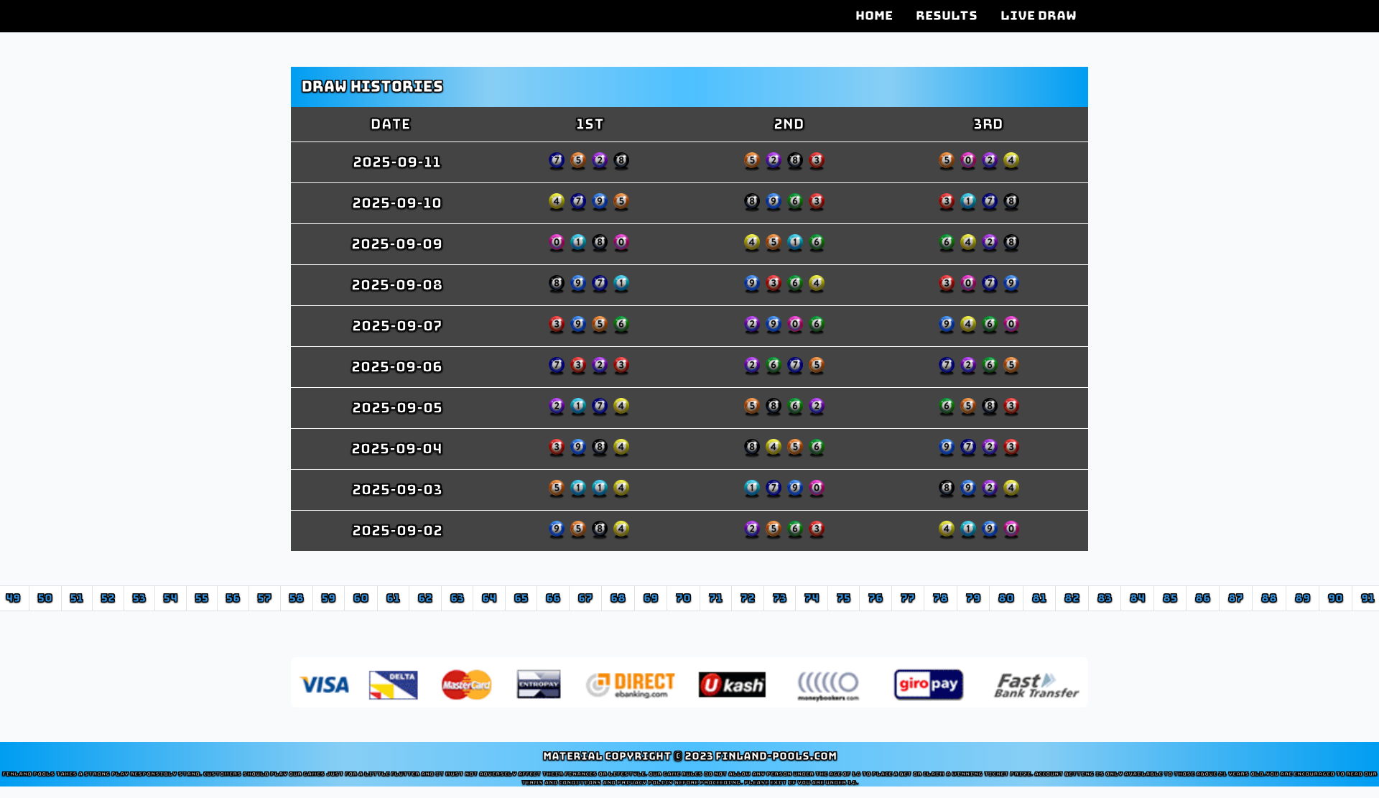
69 (651, 598)
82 (1071, 598)
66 (553, 598)
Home (874, 15)
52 (108, 598)
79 (973, 598)
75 (843, 598)
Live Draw (1038, 15)
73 (779, 598)
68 (618, 598)
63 (457, 598)
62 (425, 598)
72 (747, 598)
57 (264, 598)
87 (1235, 598)
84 (1137, 598)
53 (139, 598)
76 (875, 598)
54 (170, 598)
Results (947, 15)
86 (1202, 598)
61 (393, 598)
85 (1170, 598)
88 (1269, 598)
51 (76, 598)
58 (296, 598)
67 (585, 598)
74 (811, 598)
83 (1104, 598)
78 (940, 598)
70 (683, 598)
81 (1039, 598)
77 (908, 598)
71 (716, 598)
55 (201, 598)
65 (521, 598)
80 (1006, 598)
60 (360, 598)
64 (489, 598)
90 (1335, 598)
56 (233, 598)
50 (45, 598)
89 (1302, 598)
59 (328, 598)
